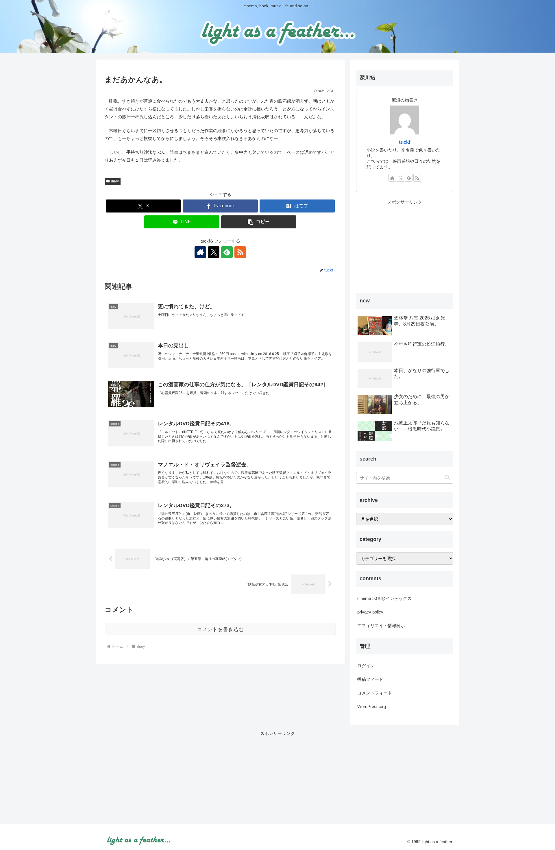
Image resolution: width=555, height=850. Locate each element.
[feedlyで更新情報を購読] (227, 252)
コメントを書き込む (220, 629)
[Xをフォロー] (213, 252)
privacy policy (370, 611)
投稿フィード (370, 679)
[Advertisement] (404, 246)
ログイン (366, 665)
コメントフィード (374, 692)
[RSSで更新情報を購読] (240, 252)
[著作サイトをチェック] (200, 252)
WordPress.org (371, 706)
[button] (258, 221)
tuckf (404, 142)
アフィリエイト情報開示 (381, 625)
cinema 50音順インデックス (384, 598)
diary (115, 181)
